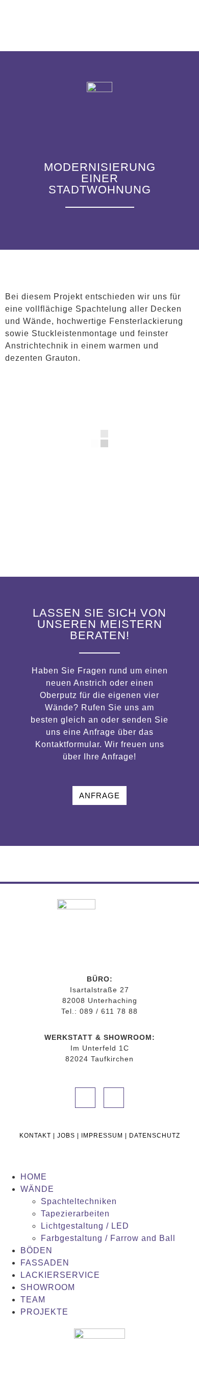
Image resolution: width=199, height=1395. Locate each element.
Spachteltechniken (79, 1201)
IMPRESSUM (102, 1135)
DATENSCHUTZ (154, 1135)
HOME (33, 1176)
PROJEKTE (44, 1311)
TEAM (32, 1299)
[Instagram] (114, 1097)
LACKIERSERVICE (60, 1275)
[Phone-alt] (85, 1097)
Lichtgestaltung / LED (85, 1226)
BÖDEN (36, 1250)
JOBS (66, 1135)
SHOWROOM (47, 1287)
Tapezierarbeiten (75, 1213)
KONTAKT (35, 1135)
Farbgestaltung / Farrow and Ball (108, 1238)
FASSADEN (44, 1262)
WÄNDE (37, 1189)
